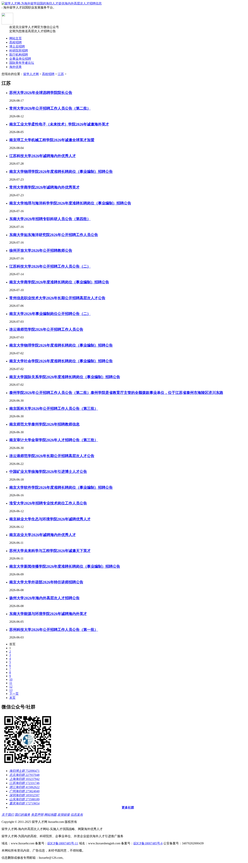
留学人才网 (31, 74)
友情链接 (63, 814)
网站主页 (15, 38)
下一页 (14, 693)
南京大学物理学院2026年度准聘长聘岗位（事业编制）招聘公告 (61, 171)
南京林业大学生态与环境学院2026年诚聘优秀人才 (50, 519)
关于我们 (8, 814)
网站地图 (50, 814)
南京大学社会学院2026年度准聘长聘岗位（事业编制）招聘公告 (61, 361)
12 (10, 686)
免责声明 (37, 814)
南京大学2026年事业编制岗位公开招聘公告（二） (50, 314)
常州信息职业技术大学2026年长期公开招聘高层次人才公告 (57, 298)
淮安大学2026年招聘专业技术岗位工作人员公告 (48, 503)
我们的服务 (22, 814)
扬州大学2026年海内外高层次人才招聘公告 (44, 598)
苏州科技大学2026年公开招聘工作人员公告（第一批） (53, 630)
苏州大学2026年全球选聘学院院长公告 (40, 93)
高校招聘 (48, 74)
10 (10, 679)
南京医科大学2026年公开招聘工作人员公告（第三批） (53, 408)
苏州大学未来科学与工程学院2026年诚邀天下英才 (50, 551)
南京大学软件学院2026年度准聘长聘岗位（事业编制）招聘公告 (61, 487)
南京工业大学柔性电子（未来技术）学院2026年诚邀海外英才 (59, 124)
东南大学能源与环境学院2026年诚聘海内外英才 (48, 614)
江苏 (61, 74)
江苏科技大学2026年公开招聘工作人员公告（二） (50, 266)
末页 (12, 697)
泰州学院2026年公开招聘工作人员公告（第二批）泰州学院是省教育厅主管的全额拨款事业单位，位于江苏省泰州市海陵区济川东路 (116, 393)
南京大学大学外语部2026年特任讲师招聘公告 (46, 582)
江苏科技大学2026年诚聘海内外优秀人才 (42, 156)
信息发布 (77, 814)
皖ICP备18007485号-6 (148, 843)
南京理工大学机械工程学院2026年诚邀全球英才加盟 (51, 140)
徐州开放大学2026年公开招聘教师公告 (40, 250)
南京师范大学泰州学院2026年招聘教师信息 (44, 424)
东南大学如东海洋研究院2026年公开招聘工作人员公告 (53, 235)
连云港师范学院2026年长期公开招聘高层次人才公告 (51, 456)
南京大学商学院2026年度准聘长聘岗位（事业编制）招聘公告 (59, 282)
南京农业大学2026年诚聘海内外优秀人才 (42, 535)
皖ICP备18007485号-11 (62, 843)
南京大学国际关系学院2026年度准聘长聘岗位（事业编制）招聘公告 (64, 377)
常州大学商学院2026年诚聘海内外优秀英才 (44, 187)
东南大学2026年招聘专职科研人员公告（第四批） (50, 219)
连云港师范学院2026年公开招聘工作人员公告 (46, 329)
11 (10, 683)
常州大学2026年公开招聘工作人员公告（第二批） (50, 108)
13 (10, 690)
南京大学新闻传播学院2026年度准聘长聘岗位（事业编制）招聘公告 (64, 566)
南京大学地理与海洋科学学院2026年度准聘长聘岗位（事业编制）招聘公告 (70, 203)
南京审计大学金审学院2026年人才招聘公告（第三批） (53, 440)
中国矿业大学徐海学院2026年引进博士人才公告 (48, 472)
